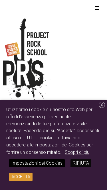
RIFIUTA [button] (81, 163)
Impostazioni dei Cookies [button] (36, 163)
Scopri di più (77, 152)
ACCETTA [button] (20, 176)
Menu (97, 8)
